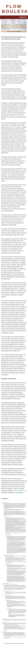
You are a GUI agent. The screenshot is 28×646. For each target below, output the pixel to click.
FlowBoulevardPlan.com (19, 490)
